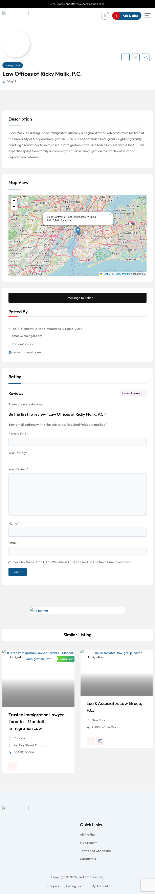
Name (13, 523)
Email (13, 543)
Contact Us (88, 859)
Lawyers (53, 886)
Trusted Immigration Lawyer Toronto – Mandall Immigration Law (36, 721)
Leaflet (106, 273)
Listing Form (75, 886)
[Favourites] (125, 57)
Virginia (12, 81)
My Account (88, 843)
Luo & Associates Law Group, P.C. (114, 707)
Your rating (17, 453)
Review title (18, 434)
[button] (78, 231)
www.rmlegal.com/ (27, 352)
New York (98, 720)
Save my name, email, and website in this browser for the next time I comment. (72, 562)
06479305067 (24, 752)
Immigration (12, 65)
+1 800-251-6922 (104, 727)
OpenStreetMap (123, 273)
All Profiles (87, 835)
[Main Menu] (147, 16)
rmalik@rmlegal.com (27, 336)
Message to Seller (80, 298)
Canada (19, 738)
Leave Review (131, 393)
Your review (18, 469)
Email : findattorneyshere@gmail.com (80, 4)
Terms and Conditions (95, 851)
